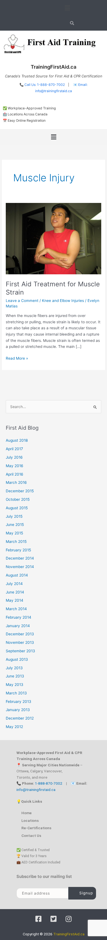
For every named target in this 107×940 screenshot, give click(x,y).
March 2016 (16, 482)
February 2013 (18, 701)
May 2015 (14, 533)
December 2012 (20, 718)
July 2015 (14, 516)
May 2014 (14, 600)
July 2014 (14, 583)
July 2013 (14, 668)
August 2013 (17, 659)
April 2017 (14, 449)
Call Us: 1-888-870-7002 (44, 85)
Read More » (17, 357)
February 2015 (18, 550)
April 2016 (14, 474)
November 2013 (20, 642)
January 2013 (18, 710)
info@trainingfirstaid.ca (35, 789)
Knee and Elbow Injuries (63, 300)
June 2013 (15, 676)
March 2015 (16, 541)
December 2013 (20, 634)
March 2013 (16, 693)
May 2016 (14, 466)
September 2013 (20, 651)
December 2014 (20, 558)
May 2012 (14, 726)
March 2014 (16, 609)
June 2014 (15, 592)
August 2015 (17, 508)
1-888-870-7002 (48, 783)
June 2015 (15, 524)
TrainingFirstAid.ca (69, 934)
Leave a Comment (22, 300)
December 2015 (20, 491)
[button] (67, 8)
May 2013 (14, 684)
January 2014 (18, 626)
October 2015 (18, 499)
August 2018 (17, 440)
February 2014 (18, 617)
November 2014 (20, 566)
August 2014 (17, 575)
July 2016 (14, 457)
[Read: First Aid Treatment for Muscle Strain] (53, 238)
